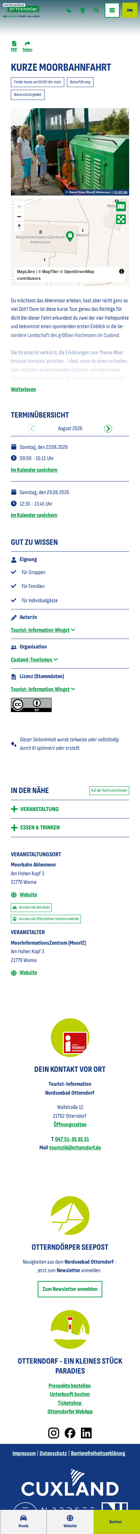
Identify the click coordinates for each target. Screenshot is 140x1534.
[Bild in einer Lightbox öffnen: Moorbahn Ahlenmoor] (70, 152)
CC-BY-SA (120, 192)
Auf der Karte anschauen (109, 790)
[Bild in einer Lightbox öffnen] (70, 1037)
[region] (70, 242)
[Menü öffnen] (112, 10)
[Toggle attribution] (122, 271)
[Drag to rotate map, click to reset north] (19, 226)
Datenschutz (53, 1453)
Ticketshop (70, 1403)
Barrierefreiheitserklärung (98, 1453)
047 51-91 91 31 (72, 1139)
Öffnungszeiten (70, 1124)
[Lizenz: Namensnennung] (31, 710)
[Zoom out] (19, 216)
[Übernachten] (129, 10)
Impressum (24, 1453)
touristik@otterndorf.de (75, 1147)
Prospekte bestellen (70, 1385)
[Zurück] (32, 429)
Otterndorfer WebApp (70, 1411)
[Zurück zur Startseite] (21, 10)
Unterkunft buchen (70, 1394)
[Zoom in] (19, 207)
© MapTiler (48, 271)
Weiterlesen (23, 389)
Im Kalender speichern (34, 470)
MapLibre (26, 271)
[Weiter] (108, 429)
